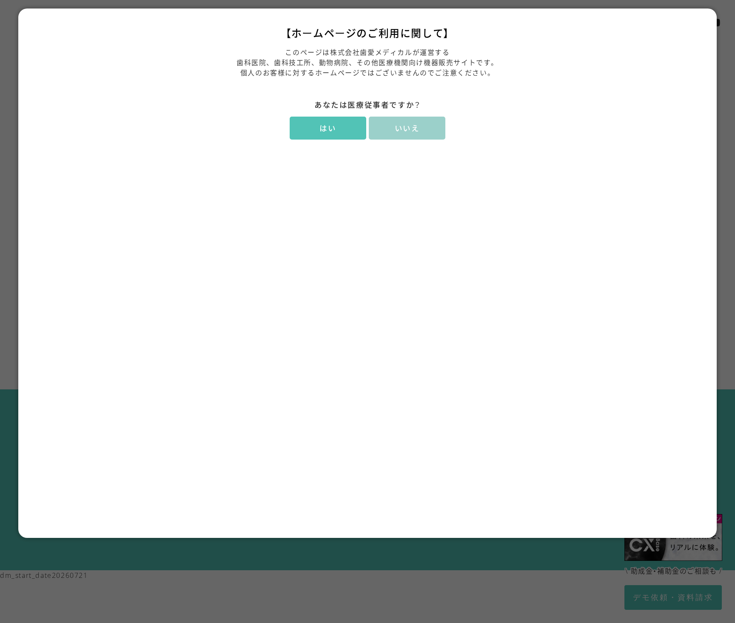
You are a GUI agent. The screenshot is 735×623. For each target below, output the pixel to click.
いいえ (407, 128)
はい (327, 128)
